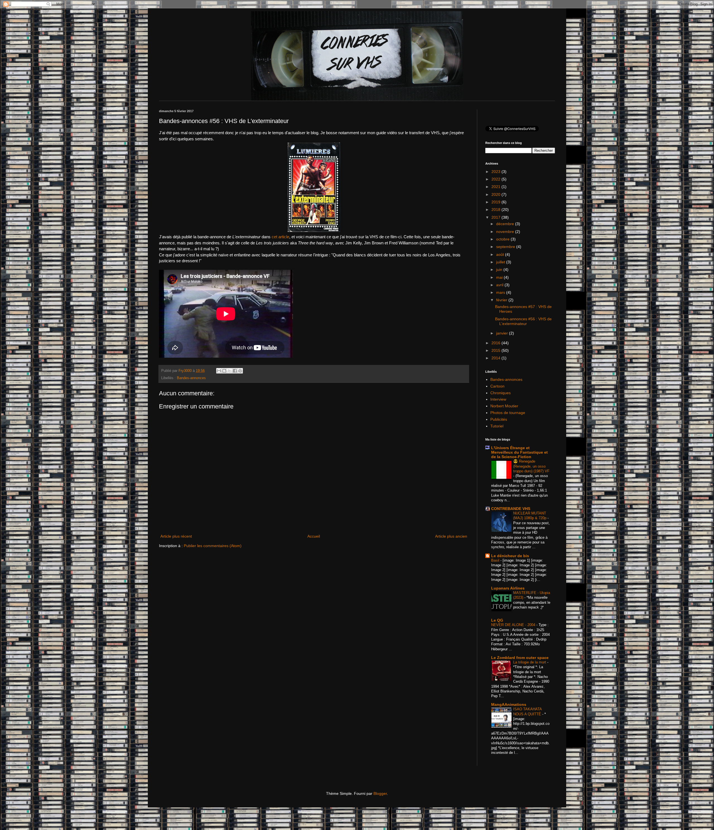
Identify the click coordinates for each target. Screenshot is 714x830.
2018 (496, 209)
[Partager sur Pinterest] (240, 371)
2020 (496, 194)
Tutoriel (496, 426)
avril (500, 285)
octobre (503, 239)
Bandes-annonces (191, 378)
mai (500, 277)
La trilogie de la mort (530, 662)
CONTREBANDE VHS (510, 508)
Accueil (313, 536)
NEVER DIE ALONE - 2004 (513, 625)
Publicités (498, 419)
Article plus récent (176, 536)
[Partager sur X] (229, 371)
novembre (505, 231)
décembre (505, 224)
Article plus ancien (451, 536)
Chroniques (500, 393)
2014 (496, 358)
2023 (496, 171)
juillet (501, 262)
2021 (496, 186)
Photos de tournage (507, 412)
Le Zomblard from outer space (520, 657)
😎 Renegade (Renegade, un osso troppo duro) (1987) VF (531, 466)
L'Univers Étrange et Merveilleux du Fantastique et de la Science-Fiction (519, 452)
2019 (496, 202)
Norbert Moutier (504, 406)
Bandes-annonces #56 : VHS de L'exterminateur (523, 321)
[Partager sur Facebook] (235, 371)
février (502, 300)
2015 (496, 350)
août (500, 254)
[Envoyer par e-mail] (219, 371)
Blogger (380, 793)
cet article (280, 236)
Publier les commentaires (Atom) (213, 545)
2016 (496, 343)
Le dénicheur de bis (510, 556)
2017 (496, 217)
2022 (496, 179)
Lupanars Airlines (508, 588)
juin (499, 269)
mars (501, 292)
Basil (495, 560)
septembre (506, 246)
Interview (498, 399)
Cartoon (497, 386)
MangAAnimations (508, 704)
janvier (502, 333)
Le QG (497, 620)
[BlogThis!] (224, 371)
